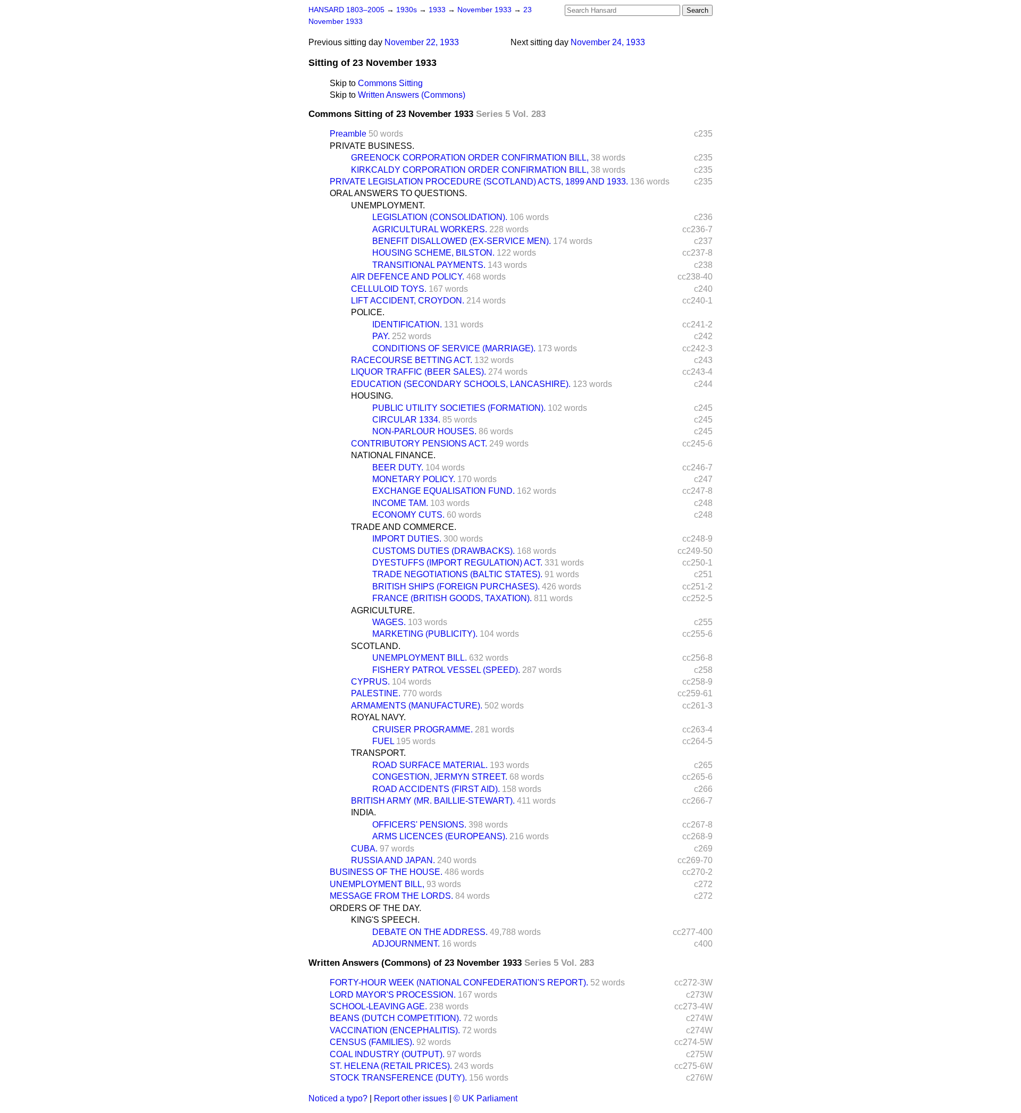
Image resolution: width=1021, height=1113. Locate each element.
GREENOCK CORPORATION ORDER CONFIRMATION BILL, (470, 157)
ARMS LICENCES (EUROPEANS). (439, 836)
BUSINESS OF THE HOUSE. (386, 871)
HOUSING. (372, 395)
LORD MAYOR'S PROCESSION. (393, 994)
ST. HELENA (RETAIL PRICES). (391, 1065)
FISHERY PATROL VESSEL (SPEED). (446, 669)
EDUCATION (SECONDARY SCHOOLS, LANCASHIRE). (461, 384)
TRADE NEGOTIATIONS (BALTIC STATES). (457, 574)
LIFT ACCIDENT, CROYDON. (407, 300)
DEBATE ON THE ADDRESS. (430, 932)
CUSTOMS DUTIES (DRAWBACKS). (443, 550)
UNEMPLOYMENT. (388, 205)
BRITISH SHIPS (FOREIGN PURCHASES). (456, 586)
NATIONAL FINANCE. (393, 455)
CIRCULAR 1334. (406, 419)
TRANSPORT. (378, 752)
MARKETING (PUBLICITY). (425, 633)
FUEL (383, 741)
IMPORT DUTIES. (406, 538)
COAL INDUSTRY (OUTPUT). (387, 1054)
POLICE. (367, 312)
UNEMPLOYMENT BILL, (377, 884)
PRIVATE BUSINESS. (372, 145)
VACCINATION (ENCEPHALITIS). (395, 1030)
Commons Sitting (390, 83)
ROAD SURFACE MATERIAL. (430, 765)
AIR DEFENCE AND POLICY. (407, 276)
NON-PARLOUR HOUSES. (424, 431)
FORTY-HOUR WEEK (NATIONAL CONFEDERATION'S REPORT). (459, 982)
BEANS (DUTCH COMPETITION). (395, 1018)
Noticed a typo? (337, 1098)
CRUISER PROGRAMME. (422, 729)
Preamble (348, 133)
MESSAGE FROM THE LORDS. (391, 895)
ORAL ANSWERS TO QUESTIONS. (398, 193)
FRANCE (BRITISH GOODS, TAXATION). (452, 598)
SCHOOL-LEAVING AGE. (378, 1006)
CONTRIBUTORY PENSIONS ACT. (419, 443)
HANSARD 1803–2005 (346, 10)
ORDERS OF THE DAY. (375, 908)
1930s (407, 10)
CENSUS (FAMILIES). (372, 1042)
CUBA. (364, 848)
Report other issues (410, 1098)
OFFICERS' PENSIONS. (419, 824)
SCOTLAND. (375, 646)
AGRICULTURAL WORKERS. (429, 229)
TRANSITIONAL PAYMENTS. (429, 264)
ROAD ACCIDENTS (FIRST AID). (436, 789)
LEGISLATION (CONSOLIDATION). (439, 217)
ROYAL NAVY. (378, 717)
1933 (438, 10)
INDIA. (363, 812)
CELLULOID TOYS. (388, 288)
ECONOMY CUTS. (408, 514)
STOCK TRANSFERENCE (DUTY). (398, 1077)
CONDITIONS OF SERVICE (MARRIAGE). (453, 348)
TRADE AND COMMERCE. (403, 527)
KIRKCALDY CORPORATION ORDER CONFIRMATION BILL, (470, 169)
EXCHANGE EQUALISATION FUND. (443, 490)
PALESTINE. (375, 693)
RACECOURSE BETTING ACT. (411, 360)
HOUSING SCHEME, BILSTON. (433, 252)
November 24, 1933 (608, 42)
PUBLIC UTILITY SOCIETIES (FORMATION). (459, 407)
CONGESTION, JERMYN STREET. (439, 776)
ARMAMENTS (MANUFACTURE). (416, 705)
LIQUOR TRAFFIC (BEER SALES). (418, 371)
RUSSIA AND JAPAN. (393, 860)
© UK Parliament (485, 1098)
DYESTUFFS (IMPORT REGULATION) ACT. (457, 562)
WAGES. (389, 622)
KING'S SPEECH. (385, 919)
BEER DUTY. (397, 467)
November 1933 (485, 10)
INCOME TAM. (400, 503)
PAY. (381, 336)
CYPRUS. (370, 681)
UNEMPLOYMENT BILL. (419, 657)
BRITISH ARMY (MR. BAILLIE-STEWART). (433, 800)
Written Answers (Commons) (411, 94)
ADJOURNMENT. (406, 943)
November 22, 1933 (421, 42)
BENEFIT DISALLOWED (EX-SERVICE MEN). (461, 241)
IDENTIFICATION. (407, 324)
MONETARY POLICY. (413, 479)
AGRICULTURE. (383, 610)
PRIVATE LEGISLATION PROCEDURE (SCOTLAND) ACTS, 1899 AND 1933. (479, 181)
